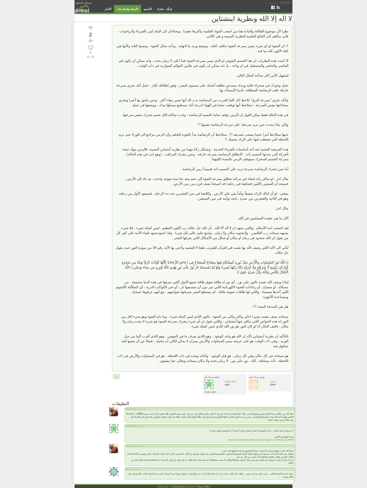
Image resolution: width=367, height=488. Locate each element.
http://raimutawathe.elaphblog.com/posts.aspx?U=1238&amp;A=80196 (260, 439)
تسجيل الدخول (83, 2)
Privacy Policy (203, 486)
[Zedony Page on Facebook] (273, 7)
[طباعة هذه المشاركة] (88, 56)
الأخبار (108, 9)
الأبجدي (148, 9)
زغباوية (273, 381)
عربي (273, 2)
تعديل (261, 377)
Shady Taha (230, 381)
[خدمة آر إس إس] (278, 7)
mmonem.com (178, 486)
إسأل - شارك (164, 9)
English (285, 2)
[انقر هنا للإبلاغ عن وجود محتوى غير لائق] (92, 56)
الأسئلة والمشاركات (127, 9)
